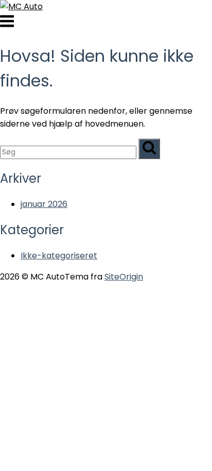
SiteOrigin (123, 277)
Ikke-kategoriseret (59, 255)
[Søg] (149, 148)
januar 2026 (44, 204)
